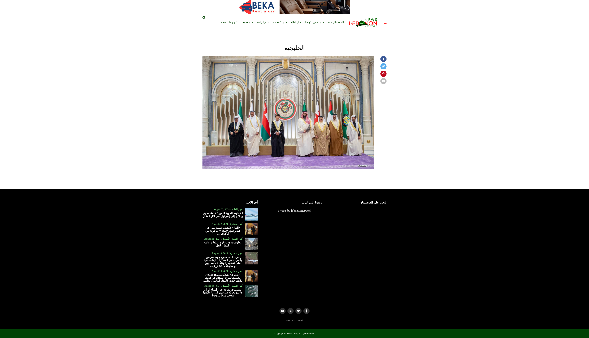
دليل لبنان (290, 320)
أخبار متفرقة (247, 22)
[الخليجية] (288, 168)
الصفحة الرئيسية (336, 22)
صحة (223, 22)
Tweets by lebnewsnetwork (294, 210)
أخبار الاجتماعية (280, 22)
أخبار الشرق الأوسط (314, 22)
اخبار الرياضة (263, 22)
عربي (300, 320)
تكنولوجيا (233, 22)
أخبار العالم (296, 22)
